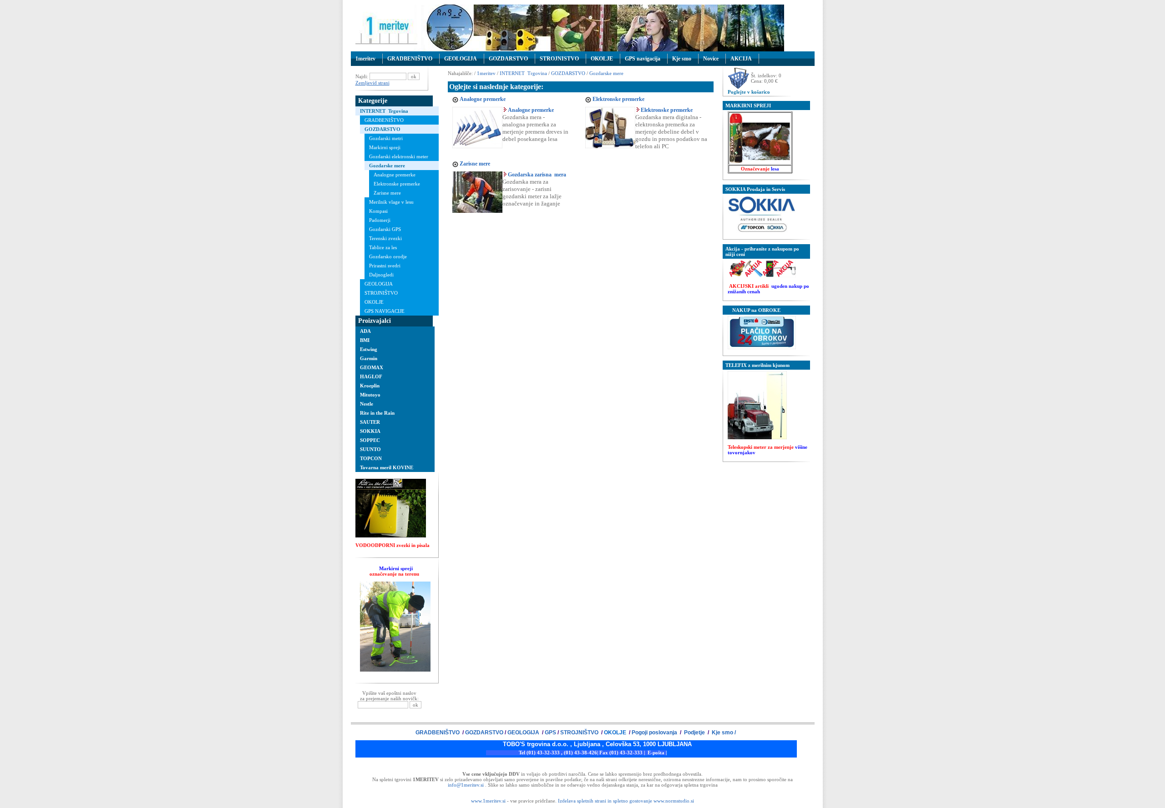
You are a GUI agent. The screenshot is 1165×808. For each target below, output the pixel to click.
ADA (365, 331)
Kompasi (378, 211)
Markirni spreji (384, 147)
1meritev (365, 58)
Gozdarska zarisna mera (537, 174)
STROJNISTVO (559, 58)
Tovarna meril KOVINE (386, 467)
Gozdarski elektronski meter (398, 156)
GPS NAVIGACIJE (385, 311)
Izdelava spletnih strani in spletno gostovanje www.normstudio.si (626, 800)
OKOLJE (602, 58)
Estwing (368, 349)
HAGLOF (371, 376)
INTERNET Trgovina (384, 111)
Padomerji (379, 220)
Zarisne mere (387, 193)
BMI (365, 340)
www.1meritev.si (488, 800)
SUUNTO (370, 449)
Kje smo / (723, 732)
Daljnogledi (381, 274)
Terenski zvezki (385, 238)
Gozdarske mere (387, 165)
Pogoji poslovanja (655, 732)
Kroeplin (370, 385)
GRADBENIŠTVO (409, 58)
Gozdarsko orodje (388, 256)
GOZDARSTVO (508, 58)
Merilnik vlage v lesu (391, 202)
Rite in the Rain (377, 413)
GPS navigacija (642, 58)
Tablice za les (383, 247)
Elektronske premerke (397, 183)
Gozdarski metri (386, 138)
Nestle (366, 404)
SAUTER (370, 422)
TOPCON (371, 458)
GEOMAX (371, 367)
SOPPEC (370, 440)
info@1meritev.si (466, 785)
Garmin (368, 358)
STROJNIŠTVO (381, 293)
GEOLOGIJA (460, 58)
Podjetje (694, 732)
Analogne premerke (394, 174)
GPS (550, 732)
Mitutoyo (370, 394)
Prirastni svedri (384, 265)
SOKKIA (370, 431)
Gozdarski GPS (385, 229)
